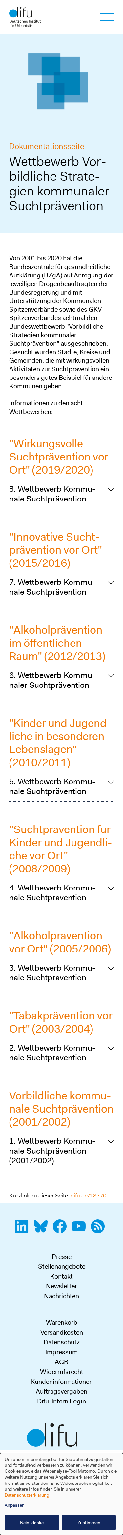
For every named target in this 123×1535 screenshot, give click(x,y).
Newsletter (61, 1286)
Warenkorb (61, 1322)
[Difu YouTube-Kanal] (81, 1230)
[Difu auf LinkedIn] (23, 1230)
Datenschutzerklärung (27, 1495)
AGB (61, 1362)
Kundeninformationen (62, 1381)
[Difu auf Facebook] (62, 1230)
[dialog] (61, 1494)
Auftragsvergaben (61, 1391)
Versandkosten (61, 1332)
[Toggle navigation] (107, 17)
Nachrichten (61, 1296)
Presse (62, 1256)
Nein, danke (32, 1522)
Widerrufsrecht (61, 1371)
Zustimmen (88, 1522)
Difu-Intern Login (61, 1401)
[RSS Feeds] (100, 1230)
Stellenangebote (61, 1266)
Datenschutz (62, 1342)
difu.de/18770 (88, 1195)
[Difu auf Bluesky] (42, 1230)
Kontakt (61, 1276)
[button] (61, 494)
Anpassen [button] (15, 1505)
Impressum (61, 1352)
